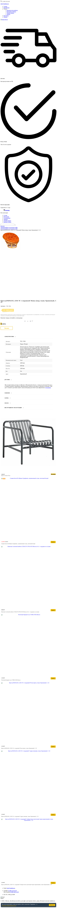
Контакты (6, 15)
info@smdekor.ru (11, 888)
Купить (53, 542)
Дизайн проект (10, 13)
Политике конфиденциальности (9, 905)
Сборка (7, 398)
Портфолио (6, 7)
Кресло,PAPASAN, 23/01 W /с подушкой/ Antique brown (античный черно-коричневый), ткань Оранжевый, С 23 (26, 884)
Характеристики (9, 336)
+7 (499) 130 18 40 (6, 1)
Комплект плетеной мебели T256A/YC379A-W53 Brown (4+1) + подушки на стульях (20, 611)
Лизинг (8, 14)
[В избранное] (52, 232)
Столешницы (7, 218)
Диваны (6, 219)
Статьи (5, 6)
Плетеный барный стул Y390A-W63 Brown (10, 680)
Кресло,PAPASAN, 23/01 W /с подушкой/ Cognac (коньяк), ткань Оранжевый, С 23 (19, 816)
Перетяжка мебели (11, 11)
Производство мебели (12, 10)
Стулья (5, 215)
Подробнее (48, 387)
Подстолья (6, 216)
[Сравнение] (55, 232)
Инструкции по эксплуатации (13, 407)
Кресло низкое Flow (5, 475)
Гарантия (7, 393)
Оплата (5, 17)
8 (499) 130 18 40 (12, 890)
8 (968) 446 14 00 (14, 892)
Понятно (52, 905)
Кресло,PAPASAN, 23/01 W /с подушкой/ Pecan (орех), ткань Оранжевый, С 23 (19, 748)
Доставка (7, 379)
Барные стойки (7, 222)
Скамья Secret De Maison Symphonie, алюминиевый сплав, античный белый (18, 543)
